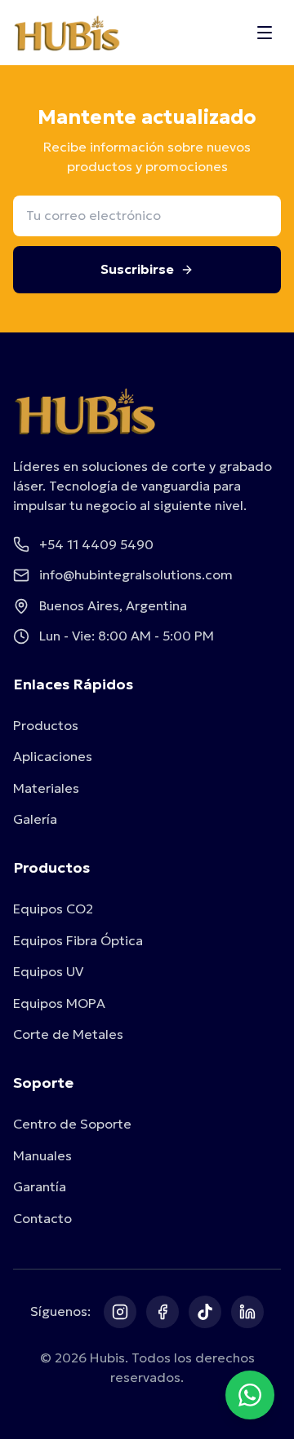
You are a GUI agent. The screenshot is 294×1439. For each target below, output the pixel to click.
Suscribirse (137, 269)
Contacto (42, 1218)
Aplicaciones (52, 756)
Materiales (46, 788)
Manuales (42, 1155)
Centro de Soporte (72, 1124)
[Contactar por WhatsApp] (249, 1395)
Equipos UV (48, 971)
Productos (45, 725)
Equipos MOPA (59, 1003)
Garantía (39, 1186)
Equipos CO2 (53, 908)
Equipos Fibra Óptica (78, 940)
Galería (35, 819)
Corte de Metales (68, 1034)
